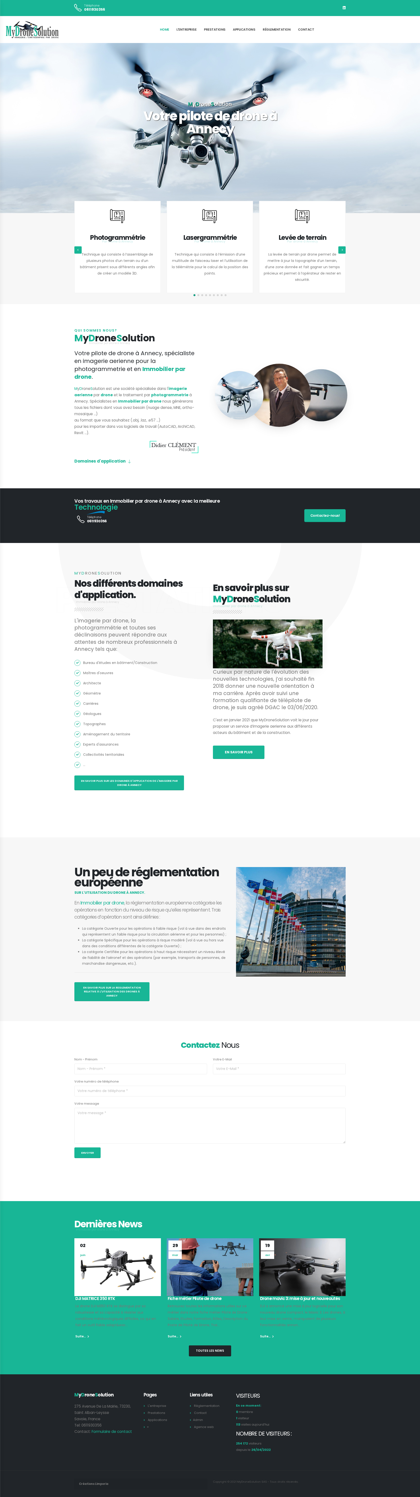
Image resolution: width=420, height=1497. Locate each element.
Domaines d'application (100, 461)
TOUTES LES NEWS (210, 1351)
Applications (244, 29)
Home (164, 29)
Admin (198, 1420)
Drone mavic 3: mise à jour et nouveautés (300, 1298)
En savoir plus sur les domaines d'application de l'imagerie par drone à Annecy (129, 783)
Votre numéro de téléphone (96, 1081)
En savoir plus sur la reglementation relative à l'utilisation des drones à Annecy (112, 992)
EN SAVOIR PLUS (239, 752)
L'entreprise (186, 29)
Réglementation (276, 29)
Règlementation (206, 1406)
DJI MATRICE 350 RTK (95, 1298)
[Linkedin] (344, 7)
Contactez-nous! (325, 515)
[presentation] (12, 128)
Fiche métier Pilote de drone (194, 1298)
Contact (306, 29)
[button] (194, 295)
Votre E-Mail (222, 1059)
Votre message (86, 1103)
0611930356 (94, 9)
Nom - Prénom (85, 1059)
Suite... (81, 1336)
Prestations (215, 29)
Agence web (204, 1427)
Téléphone (91, 5)
